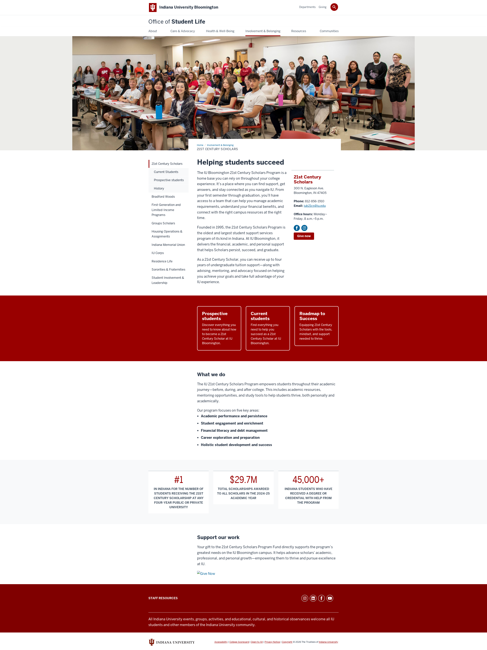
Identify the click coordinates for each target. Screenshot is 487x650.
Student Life (176, 22)
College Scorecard (239, 642)
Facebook (297, 228)
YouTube (329, 598)
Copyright (287, 642)
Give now (304, 236)
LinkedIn (313, 598)
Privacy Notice (272, 642)
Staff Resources (163, 598)
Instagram (304, 228)
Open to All (257, 642)
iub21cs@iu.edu (315, 206)
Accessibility (221, 642)
